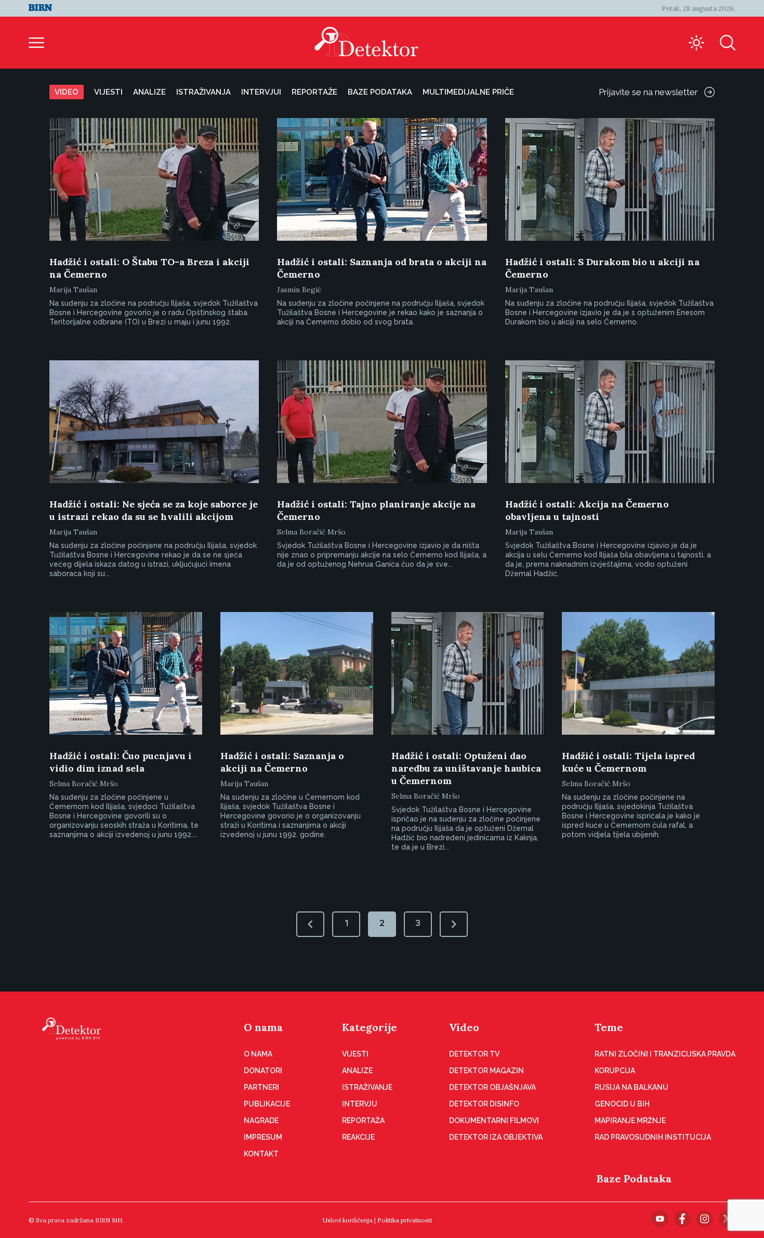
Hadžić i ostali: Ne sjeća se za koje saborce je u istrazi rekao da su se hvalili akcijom (153, 510)
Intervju (359, 1104)
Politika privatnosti (404, 1220)
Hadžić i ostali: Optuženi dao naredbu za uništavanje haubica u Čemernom (466, 768)
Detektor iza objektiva (496, 1137)
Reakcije (358, 1137)
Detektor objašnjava (492, 1087)
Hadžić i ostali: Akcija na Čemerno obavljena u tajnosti (587, 510)
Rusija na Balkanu (631, 1087)
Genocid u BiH (622, 1104)
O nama (263, 1027)
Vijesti (108, 92)
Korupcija (615, 1070)
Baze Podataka (634, 1178)
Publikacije (267, 1104)
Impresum (263, 1137)
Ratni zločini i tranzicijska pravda (665, 1054)
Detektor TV (474, 1054)
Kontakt (261, 1154)
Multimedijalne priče (468, 92)
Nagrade (261, 1120)
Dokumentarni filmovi (494, 1120)
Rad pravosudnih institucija (653, 1137)
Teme (609, 1027)
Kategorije (369, 1027)
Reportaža (363, 1120)
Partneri (261, 1087)
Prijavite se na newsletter (648, 92)
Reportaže (314, 92)
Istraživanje (367, 1087)
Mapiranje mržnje (630, 1120)
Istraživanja (203, 92)
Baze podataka (380, 92)
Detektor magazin (486, 1070)
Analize (149, 92)
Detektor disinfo (484, 1104)
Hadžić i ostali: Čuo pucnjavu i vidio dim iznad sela (120, 762)
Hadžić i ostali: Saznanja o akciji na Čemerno (282, 762)
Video (66, 92)
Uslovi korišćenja (348, 1220)
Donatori (263, 1070)
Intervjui (261, 92)
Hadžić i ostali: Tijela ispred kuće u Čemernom (628, 762)
